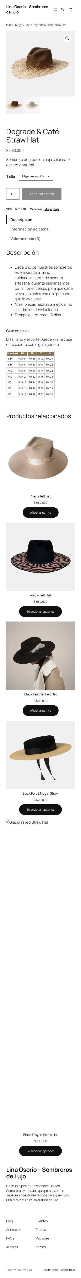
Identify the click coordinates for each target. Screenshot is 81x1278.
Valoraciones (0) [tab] (25, 238)
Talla (10, 176)
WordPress (68, 1270)
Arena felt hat (40, 496)
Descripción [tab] (21, 219)
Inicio (9, 25)
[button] (67, 38)
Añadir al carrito (41, 194)
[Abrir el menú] (55, 9)
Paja (27, 25)
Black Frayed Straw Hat (40, 1135)
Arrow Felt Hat (40, 595)
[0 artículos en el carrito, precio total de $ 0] (70, 9)
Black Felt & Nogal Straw (40, 793)
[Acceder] (62, 9)
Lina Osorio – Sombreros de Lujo (39, 1173)
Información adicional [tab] (30, 229)
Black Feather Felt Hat (40, 694)
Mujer (19, 25)
